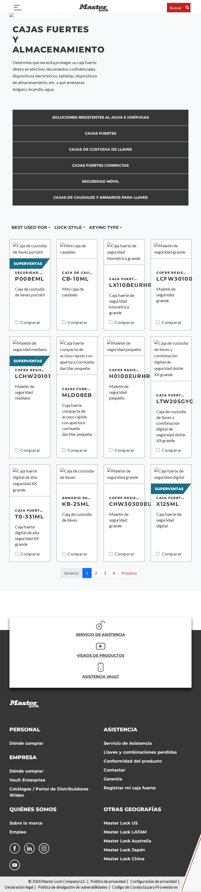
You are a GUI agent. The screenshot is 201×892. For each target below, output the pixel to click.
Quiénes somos (33, 809)
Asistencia (120, 729)
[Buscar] (187, 7)
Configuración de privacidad (153, 881)
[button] (129, 573)
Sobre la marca (25, 823)
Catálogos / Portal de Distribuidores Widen (48, 792)
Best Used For (29, 227)
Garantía (113, 778)
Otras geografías (132, 809)
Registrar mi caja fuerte (130, 787)
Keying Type (104, 227)
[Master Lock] (94, 7)
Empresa (23, 757)
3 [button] (105, 572)
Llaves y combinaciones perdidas (140, 752)
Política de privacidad (108, 881)
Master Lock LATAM (125, 832)
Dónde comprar (26, 743)
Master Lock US (121, 823)
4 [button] (114, 572)
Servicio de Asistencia (128, 743)
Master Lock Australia (127, 840)
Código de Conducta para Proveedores (145, 887)
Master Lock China (124, 858)
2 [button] (96, 572)
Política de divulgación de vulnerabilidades (72, 887)
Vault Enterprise (27, 780)
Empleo (17, 832)
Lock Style (68, 227)
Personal (24, 729)
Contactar (114, 770)
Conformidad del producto (133, 761)
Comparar (30, 322)
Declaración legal (19, 887)
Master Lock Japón (124, 849)
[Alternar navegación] (17, 7)
